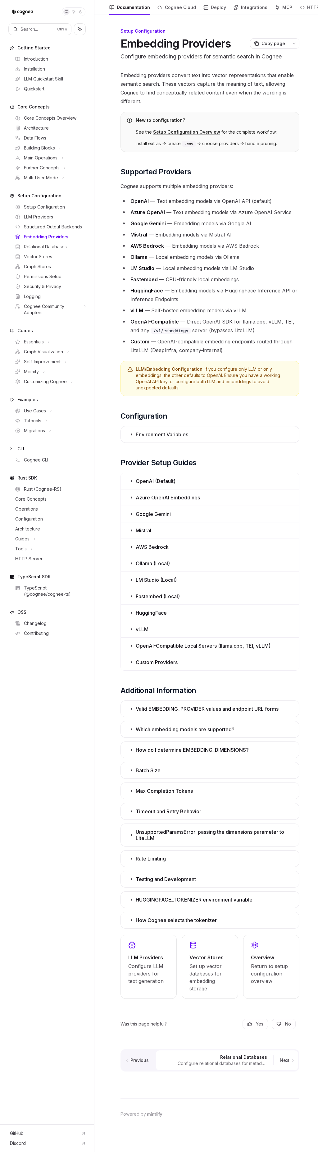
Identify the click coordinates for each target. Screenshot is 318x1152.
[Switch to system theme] (66, 12)
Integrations (254, 7)
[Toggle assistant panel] (79, 29)
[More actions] (294, 43)
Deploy (218, 7)
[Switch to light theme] (73, 12)
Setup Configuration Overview (186, 132)
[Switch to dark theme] (81, 12)
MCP (287, 7)
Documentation (133, 7)
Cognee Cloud (180, 7)
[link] (148, 967)
